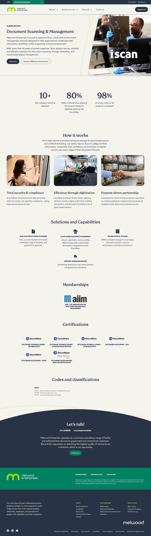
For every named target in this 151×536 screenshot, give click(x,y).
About (78, 503)
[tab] (65, 431)
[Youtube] (17, 530)
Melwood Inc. (104, 506)
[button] (135, 531)
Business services (68, 10)
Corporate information (83, 514)
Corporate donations (134, 509)
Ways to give (132, 506)
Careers (78, 517)
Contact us (100, 10)
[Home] (8, 2)
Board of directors (82, 506)
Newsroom (80, 512)
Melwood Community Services (110, 512)
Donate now (132, 503)
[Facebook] (8, 530)
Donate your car (133, 512)
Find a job (85, 10)
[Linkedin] (12, 530)
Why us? (52, 10)
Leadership (79, 509)
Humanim (103, 514)
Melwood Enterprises (107, 509)
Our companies (105, 503)
